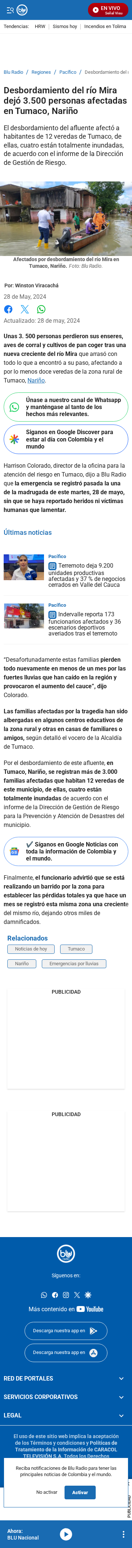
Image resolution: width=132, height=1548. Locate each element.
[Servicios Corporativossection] (121, 1397)
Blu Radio (13, 72)
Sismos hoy (65, 27)
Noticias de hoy (31, 949)
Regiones (41, 72)
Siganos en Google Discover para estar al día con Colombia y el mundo (69, 439)
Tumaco (76, 949)
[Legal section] (121, 1416)
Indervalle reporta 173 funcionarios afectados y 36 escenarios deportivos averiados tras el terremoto (84, 624)
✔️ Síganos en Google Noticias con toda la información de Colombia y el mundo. (72, 851)
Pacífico (67, 72)
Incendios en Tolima (105, 27)
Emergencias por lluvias (74, 963)
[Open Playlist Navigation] (123, 1534)
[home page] (50, 9)
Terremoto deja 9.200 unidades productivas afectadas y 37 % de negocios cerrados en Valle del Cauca (86, 575)
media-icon (66, 1534)
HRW (40, 27)
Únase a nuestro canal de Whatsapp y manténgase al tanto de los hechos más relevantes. (73, 407)
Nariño (36, 380)
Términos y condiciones (57, 1443)
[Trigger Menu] (10, 10)
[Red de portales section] (121, 1378)
